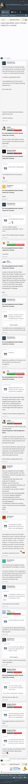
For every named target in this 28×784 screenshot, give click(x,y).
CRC (8, 242)
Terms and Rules (18, 779)
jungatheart (10, 639)
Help (21, 777)
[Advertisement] (14, 41)
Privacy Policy (25, 779)
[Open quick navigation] (26, 19)
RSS (26, 777)
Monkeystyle (5, 775)
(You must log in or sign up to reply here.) (18, 758)
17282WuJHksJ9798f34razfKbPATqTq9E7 (11, 772)
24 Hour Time (13, 775)
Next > (8, 58)
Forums (6, 12)
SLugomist (10, 185)
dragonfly (10, 466)
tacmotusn (10, 516)
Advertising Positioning (8, 781)
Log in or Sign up (22, 1)
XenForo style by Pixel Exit (17, 782)
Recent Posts (13, 15)
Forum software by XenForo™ (6, 782)
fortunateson (11, 62)
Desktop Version (21, 775)
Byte (8, 261)
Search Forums (4, 15)
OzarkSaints (10, 560)
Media (14, 12)
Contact (16, 777)
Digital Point (16, 781)
